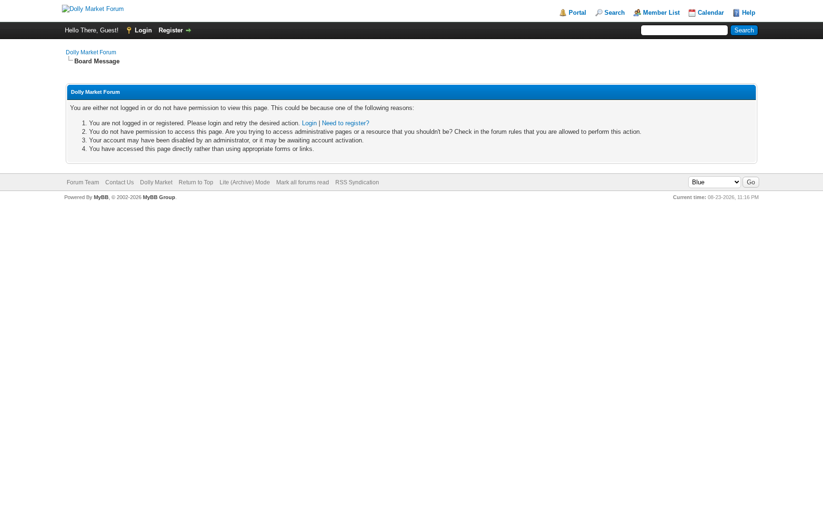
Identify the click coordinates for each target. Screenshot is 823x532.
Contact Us (119, 182)
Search (614, 12)
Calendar (711, 12)
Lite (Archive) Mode (245, 182)
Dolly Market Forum (91, 52)
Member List (661, 12)
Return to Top (196, 182)
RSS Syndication (357, 182)
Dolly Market (156, 182)
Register (171, 30)
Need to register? (345, 123)
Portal (577, 12)
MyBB (101, 197)
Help (748, 12)
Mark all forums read (302, 182)
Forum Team (83, 182)
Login (143, 30)
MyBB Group (159, 197)
